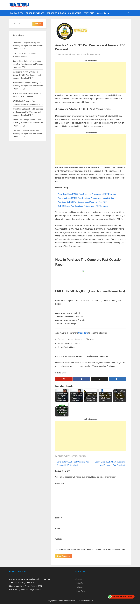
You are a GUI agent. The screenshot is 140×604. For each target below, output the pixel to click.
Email (58, 528)
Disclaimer (79, 587)
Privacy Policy (80, 591)
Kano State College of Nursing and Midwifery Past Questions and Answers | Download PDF (28, 46)
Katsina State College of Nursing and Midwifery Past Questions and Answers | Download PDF (28, 64)
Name (58, 518)
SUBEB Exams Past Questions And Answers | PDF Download (83, 206)
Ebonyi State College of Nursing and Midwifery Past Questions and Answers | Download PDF (28, 123)
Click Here (83, 333)
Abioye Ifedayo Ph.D (79, 54)
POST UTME (89, 13)
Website (58, 539)
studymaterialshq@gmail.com (28, 589)
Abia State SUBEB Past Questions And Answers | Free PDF (82, 202)
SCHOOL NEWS (17, 13)
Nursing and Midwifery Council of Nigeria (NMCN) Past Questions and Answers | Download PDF (27, 75)
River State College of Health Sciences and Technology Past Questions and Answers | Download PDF (28, 112)
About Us (78, 579)
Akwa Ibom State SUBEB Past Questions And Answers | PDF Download (87, 194)
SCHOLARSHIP (74, 13)
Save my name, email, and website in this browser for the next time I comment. (91, 549)
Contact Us (101, 13)
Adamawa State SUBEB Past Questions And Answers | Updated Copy (86, 198)
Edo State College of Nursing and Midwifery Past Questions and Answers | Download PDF (28, 133)
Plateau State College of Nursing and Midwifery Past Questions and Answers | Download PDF (28, 86)
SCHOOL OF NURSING (56, 13)
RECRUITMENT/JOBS (35, 13)
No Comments (95, 54)
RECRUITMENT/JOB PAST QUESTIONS (72, 456)
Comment (60, 483)
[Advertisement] (90, 77)
